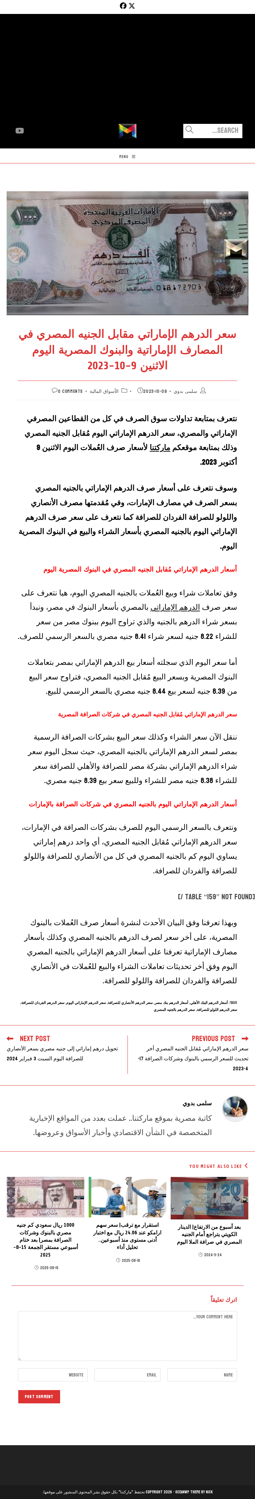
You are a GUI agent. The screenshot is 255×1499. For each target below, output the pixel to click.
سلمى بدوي (185, 391)
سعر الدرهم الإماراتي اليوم (86, 1003)
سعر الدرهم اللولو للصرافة (217, 1010)
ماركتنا (160, 447)
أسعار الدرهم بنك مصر (171, 1003)
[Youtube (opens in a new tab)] (20, 131)
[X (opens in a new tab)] (132, 6)
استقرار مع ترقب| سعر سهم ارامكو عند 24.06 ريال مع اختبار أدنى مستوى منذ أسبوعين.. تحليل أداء (127, 1236)
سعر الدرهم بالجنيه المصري (174, 1010)
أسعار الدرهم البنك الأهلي (209, 1003)
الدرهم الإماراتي (175, 607)
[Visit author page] (235, 1108)
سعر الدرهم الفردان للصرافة (42, 1003)
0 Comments (70, 391)
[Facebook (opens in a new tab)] (122, 6)
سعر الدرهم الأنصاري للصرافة (130, 1003)
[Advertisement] (127, 73)
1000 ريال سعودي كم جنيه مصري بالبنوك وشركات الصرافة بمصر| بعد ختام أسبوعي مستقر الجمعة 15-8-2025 (45, 1240)
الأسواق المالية (104, 391)
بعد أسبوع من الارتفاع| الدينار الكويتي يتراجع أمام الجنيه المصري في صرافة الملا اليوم (209, 1234)
